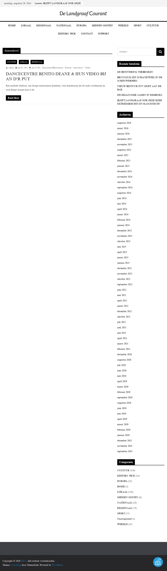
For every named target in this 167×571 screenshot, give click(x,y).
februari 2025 (123, 160)
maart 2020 (122, 387)
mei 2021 (121, 333)
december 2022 (124, 268)
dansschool (78, 68)
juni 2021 (121, 327)
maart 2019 (122, 424)
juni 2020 (121, 370)
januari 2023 (123, 263)
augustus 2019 (124, 403)
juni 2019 (121, 408)
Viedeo (88, 68)
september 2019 (124, 397)
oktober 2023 (123, 241)
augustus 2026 (124, 123)
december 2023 (124, 230)
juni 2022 (121, 290)
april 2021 (122, 338)
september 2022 (124, 284)
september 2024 (124, 187)
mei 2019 (121, 413)
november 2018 (124, 446)
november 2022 (124, 273)
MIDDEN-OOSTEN (102, 25)
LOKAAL (26, 25)
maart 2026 (122, 128)
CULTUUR (153, 25)
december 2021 (124, 311)
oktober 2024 (123, 182)
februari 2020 (123, 392)
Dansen (68, 68)
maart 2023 (122, 257)
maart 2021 (122, 343)
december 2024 (124, 171)
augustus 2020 (124, 360)
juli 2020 (121, 365)
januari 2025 (123, 166)
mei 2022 (121, 295)
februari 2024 (123, 220)
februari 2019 (123, 430)
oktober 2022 (123, 279)
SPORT (137, 25)
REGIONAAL (43, 25)
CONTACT (87, 33)
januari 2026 (123, 133)
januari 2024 (123, 225)
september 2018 (124, 451)
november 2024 (124, 177)
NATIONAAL (63, 25)
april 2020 (122, 381)
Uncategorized (124, 519)
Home (12, 25)
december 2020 (124, 354)
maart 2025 (122, 155)
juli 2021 (121, 322)
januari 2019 (123, 435)
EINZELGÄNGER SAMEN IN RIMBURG (139, 95)
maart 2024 (122, 214)
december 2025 (124, 139)
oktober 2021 (123, 317)
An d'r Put (36, 68)
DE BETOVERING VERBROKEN (135, 72)
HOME (121, 486)
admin (11, 68)
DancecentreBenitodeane (52, 68)
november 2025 (124, 144)
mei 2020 (121, 376)
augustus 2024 (124, 193)
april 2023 (122, 252)
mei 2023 (121, 247)
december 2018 (124, 440)
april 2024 (122, 209)
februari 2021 (123, 349)
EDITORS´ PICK (67, 33)
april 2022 (122, 300)
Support (103, 33)
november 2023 (124, 236)
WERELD (123, 25)
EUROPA (81, 25)
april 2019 (122, 419)
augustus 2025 (124, 150)
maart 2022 (122, 306)
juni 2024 (121, 198)
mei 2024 (121, 203)
